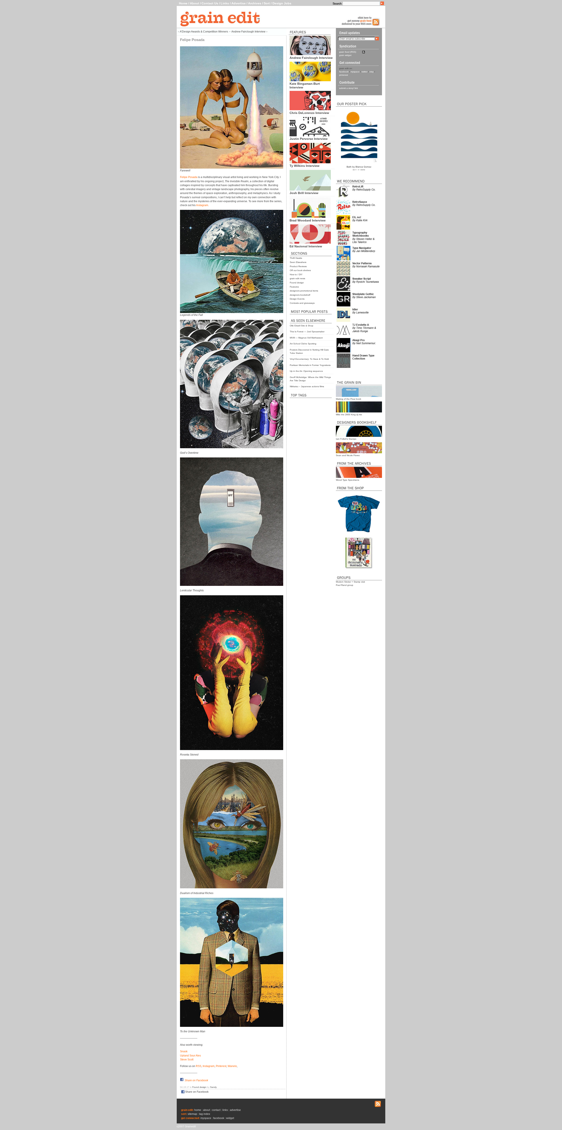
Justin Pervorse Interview (309, 138)
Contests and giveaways (302, 303)
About (194, 3)
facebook (344, 71)
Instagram (202, 205)
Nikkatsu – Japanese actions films (307, 386)
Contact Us (210, 3)
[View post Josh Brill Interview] (310, 189)
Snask (183, 1051)
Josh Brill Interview (304, 193)
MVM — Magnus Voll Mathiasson (306, 337)
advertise (235, 1110)
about (206, 1110)
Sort (267, 3)
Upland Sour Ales (190, 1055)
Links (225, 3)
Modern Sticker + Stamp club (350, 582)
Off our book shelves (300, 270)
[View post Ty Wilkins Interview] (310, 162)
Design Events (297, 299)
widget (230, 1118)
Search (337, 3)
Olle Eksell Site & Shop (301, 325)
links (225, 1110)
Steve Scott (186, 1059)
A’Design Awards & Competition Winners (204, 31)
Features (294, 287)
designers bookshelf (300, 295)
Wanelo (232, 1066)
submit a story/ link (348, 88)
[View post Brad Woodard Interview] (310, 216)
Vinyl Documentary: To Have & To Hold (309, 359)
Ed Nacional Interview (306, 246)
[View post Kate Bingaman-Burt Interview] (310, 80)
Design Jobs (281, 3)
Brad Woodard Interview (308, 220)
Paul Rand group (344, 585)
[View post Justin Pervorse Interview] (310, 135)
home (197, 1110)
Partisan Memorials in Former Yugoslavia (310, 365)
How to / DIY (296, 274)
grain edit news (297, 278)
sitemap (192, 1114)
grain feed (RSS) (347, 52)
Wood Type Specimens (347, 480)
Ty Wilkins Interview (304, 165)
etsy (371, 71)
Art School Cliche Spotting (303, 343)
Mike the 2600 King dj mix (349, 414)
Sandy (213, 1087)
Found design (297, 282)
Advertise (238, 3)
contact (216, 1110)
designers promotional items (304, 291)
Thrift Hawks (296, 258)
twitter (364, 71)
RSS (198, 1066)
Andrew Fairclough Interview (311, 57)
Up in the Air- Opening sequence (306, 371)
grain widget (345, 55)
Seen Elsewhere (298, 262)
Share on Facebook (196, 1080)
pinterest (343, 75)
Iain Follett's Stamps (346, 439)
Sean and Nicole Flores (348, 455)
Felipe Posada (188, 177)
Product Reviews (298, 266)
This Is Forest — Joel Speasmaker (307, 331)
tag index (204, 1114)
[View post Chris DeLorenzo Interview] (310, 109)
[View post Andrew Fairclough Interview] (310, 54)
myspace (355, 71)
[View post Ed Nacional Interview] (310, 242)
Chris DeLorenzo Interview (309, 113)
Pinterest (221, 1066)
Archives (254, 3)
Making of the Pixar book (348, 399)
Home (183, 3)
